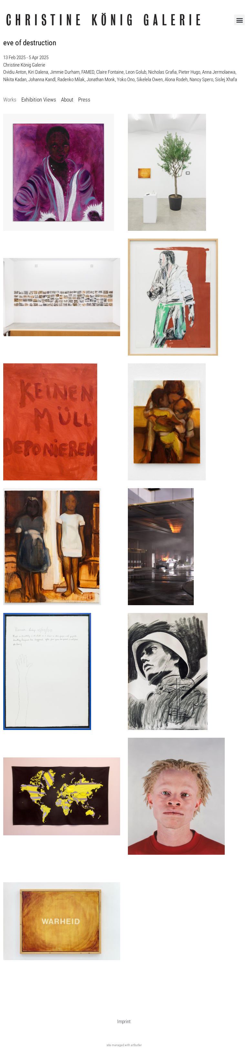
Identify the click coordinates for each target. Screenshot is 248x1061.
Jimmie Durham (64, 72)
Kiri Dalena (38, 72)
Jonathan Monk (101, 79)
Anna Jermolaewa (218, 72)
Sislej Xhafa (226, 79)
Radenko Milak (71, 79)
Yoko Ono (126, 79)
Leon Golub (136, 72)
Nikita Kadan (14, 79)
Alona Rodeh (176, 79)
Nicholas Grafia (162, 72)
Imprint (123, 1021)
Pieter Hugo (189, 72)
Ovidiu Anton (14, 72)
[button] (239, 20)
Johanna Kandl (42, 79)
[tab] (9, 100)
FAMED (87, 72)
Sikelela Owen (150, 79)
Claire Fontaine (110, 72)
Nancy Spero (201, 79)
